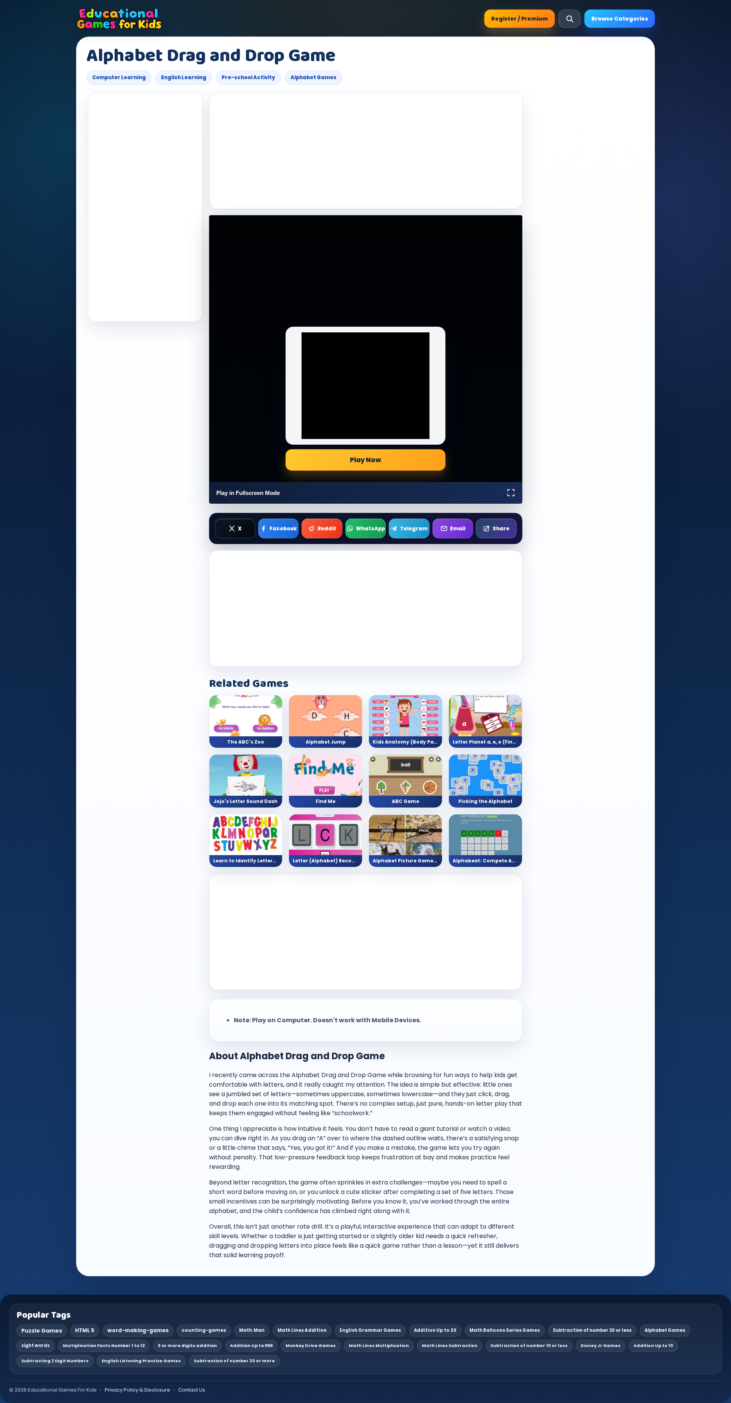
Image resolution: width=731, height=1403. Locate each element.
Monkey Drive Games (311, 1345)
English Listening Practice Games (141, 1361)
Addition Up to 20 (435, 1330)
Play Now (365, 459)
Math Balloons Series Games (504, 1330)
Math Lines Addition (302, 1330)
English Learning (183, 77)
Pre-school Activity (248, 77)
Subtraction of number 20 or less (592, 1330)
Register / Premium (519, 18)
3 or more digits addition (187, 1345)
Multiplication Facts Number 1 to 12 (104, 1345)
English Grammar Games (370, 1330)
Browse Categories (619, 18)
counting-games (204, 1330)
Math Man (252, 1330)
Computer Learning (119, 77)
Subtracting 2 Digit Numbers (55, 1361)
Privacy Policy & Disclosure (137, 1389)
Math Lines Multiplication (379, 1345)
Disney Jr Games (601, 1345)
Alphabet (306, 1075)
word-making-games (138, 1330)
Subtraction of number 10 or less (529, 1345)
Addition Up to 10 (653, 1345)
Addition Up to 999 (251, 1345)
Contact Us (191, 1389)
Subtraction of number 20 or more (234, 1361)
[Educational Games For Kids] (119, 19)
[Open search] (570, 19)
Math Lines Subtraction (449, 1345)
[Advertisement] (145, 207)
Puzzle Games (41, 1330)
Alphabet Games (313, 77)
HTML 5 (84, 1330)
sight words (35, 1345)
